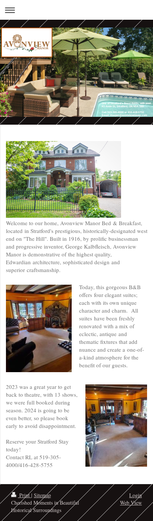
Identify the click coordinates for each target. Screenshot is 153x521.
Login (135, 495)
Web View (131, 502)
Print (24, 495)
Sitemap (42, 495)
